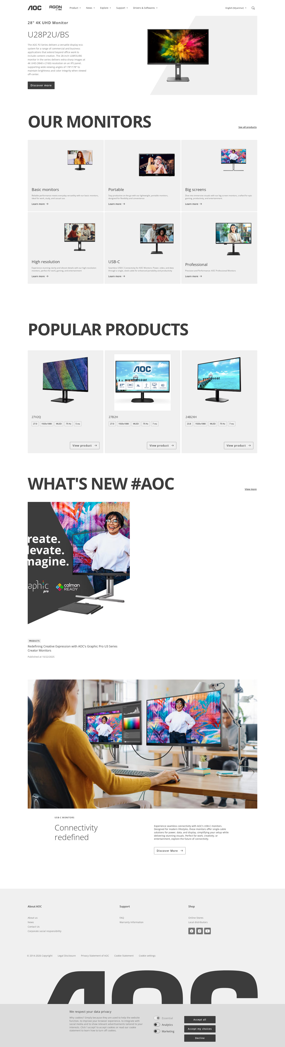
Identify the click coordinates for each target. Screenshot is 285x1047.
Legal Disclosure (67, 955)
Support (120, 7)
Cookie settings (147, 955)
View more (251, 489)
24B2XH (191, 417)
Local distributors (198, 922)
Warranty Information (131, 922)
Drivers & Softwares (144, 7)
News (89, 7)
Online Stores (195, 917)
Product (74, 7)
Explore (104, 7)
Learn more (38, 203)
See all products (247, 127)
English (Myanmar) (234, 7)
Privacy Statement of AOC (95, 955)
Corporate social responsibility (44, 931)
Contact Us (34, 926)
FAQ (122, 917)
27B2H (113, 417)
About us (33, 917)
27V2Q (36, 417)
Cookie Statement (124, 955)
